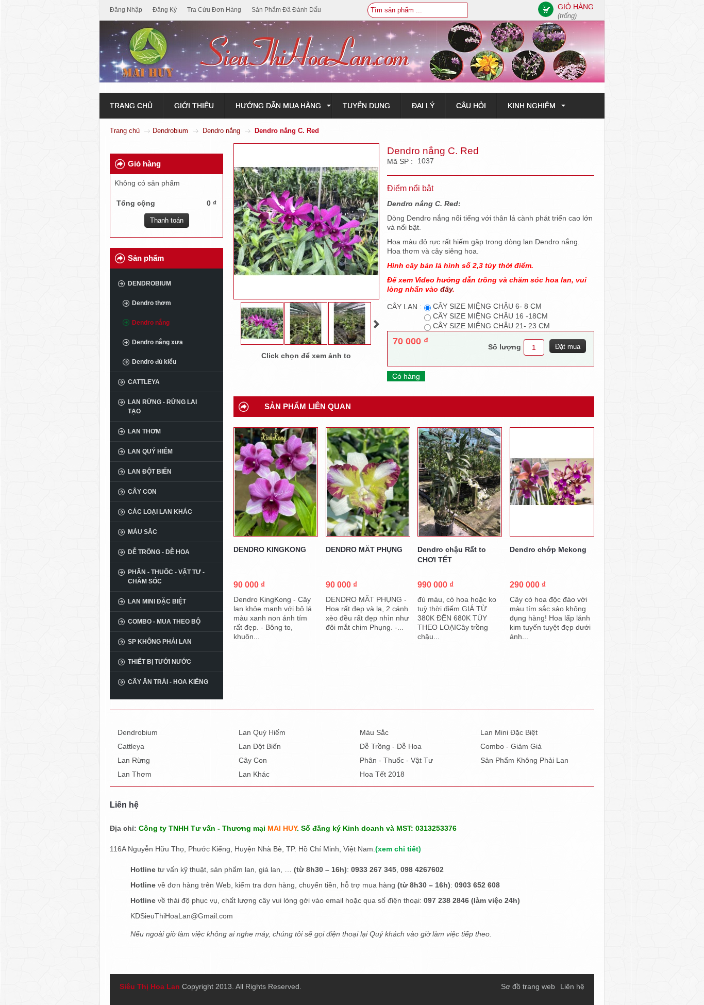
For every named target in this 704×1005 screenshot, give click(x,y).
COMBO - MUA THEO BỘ (164, 621)
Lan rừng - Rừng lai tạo (162, 406)
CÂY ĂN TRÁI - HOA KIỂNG (168, 681)
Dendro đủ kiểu (154, 361)
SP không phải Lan (160, 641)
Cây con (142, 491)
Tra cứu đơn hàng (214, 9)
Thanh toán (166, 220)
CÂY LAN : (404, 307)
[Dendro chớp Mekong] (552, 482)
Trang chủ (125, 131)
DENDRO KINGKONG (269, 549)
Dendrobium (170, 131)
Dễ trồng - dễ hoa (391, 746)
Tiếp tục (376, 324)
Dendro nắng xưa (157, 342)
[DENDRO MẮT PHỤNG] (368, 482)
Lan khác (254, 774)
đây (446, 289)
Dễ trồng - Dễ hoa (159, 552)
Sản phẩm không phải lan (524, 760)
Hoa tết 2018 (382, 774)
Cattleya (144, 382)
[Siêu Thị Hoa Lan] (352, 51)
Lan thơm (144, 431)
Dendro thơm (151, 303)
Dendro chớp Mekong (548, 549)
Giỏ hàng (144, 163)
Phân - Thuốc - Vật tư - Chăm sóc (166, 576)
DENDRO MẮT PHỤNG (364, 549)
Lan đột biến (150, 471)
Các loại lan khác (160, 511)
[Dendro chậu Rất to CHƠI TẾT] (459, 482)
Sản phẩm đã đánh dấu (286, 9)
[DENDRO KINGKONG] (275, 482)
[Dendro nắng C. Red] (262, 323)
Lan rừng (134, 760)
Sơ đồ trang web (528, 986)
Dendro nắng (221, 131)
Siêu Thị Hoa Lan (150, 986)
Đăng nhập (126, 9)
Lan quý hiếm (150, 451)
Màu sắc (142, 531)
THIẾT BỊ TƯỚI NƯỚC (159, 661)
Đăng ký (165, 9)
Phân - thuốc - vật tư (396, 760)
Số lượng (504, 347)
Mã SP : (401, 161)
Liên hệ (572, 986)
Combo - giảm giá (511, 746)
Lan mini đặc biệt (157, 601)
